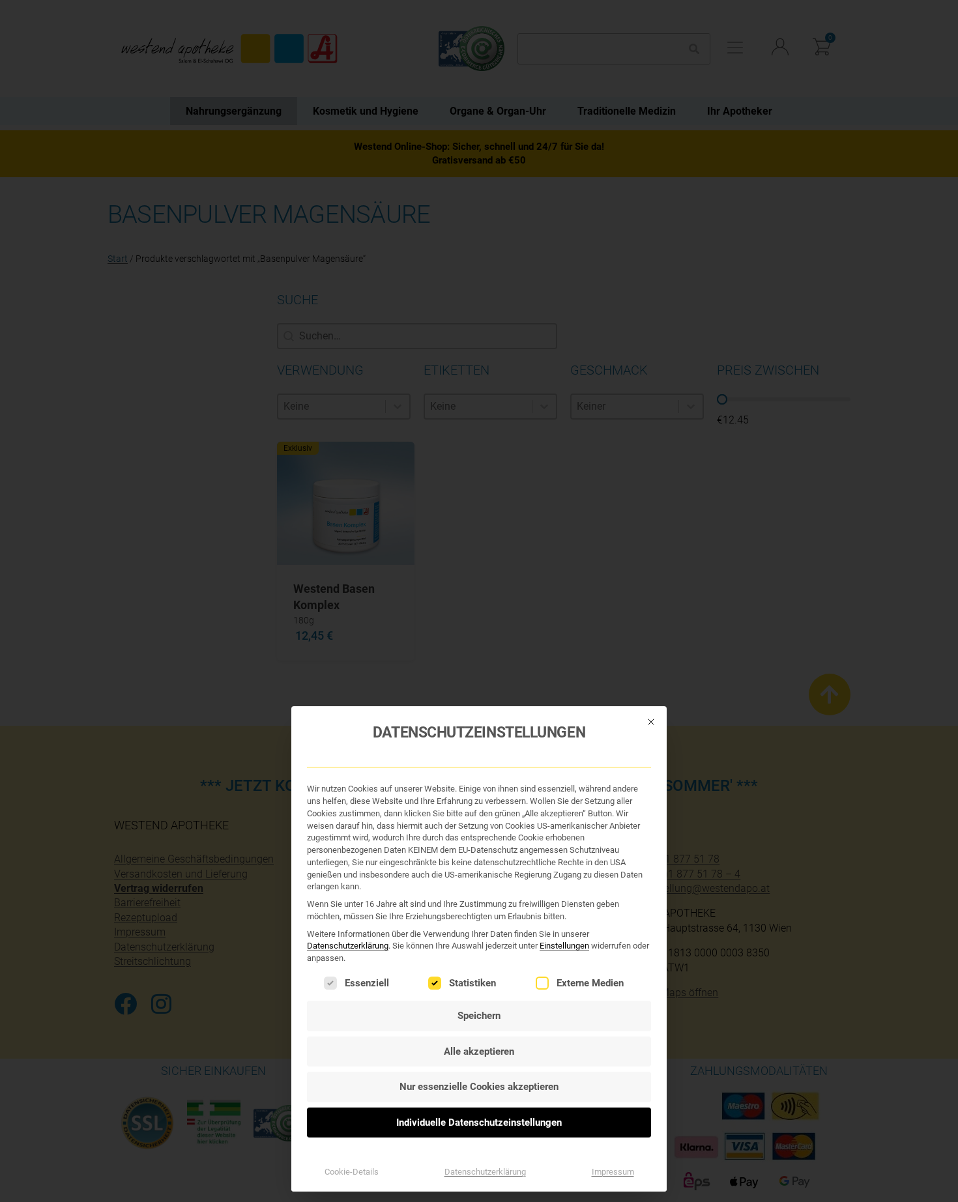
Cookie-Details (352, 1172)
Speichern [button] (479, 1016)
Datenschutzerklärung (347, 946)
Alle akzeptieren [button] (479, 1051)
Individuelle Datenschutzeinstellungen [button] (479, 1122)
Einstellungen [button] (564, 946)
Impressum (613, 1172)
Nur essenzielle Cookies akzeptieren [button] (479, 1087)
